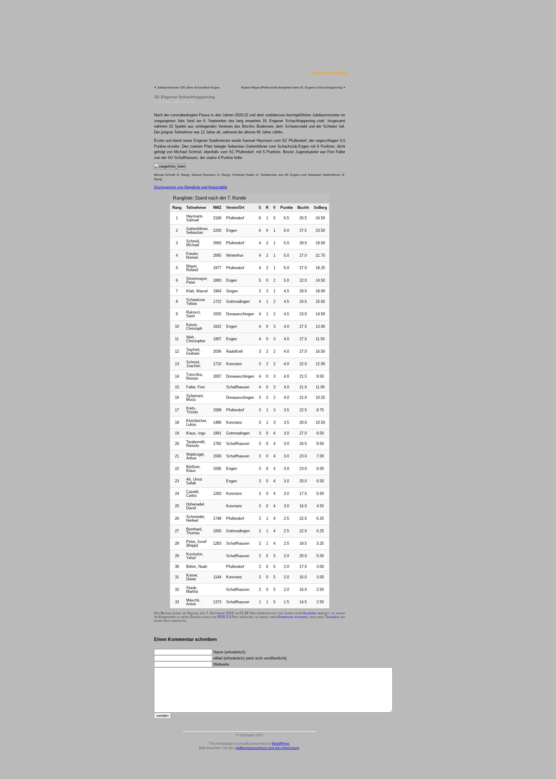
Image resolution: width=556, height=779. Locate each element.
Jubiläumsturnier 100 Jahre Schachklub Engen (188, 87)
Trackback (332, 617)
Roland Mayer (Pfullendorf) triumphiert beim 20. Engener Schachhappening (291, 87)
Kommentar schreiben (293, 617)
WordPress (280, 744)
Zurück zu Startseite (328, 73)
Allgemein (310, 613)
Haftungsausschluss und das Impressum (267, 748)
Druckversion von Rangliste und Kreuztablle (190, 187)
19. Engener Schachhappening (184, 97)
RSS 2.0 (224, 617)
